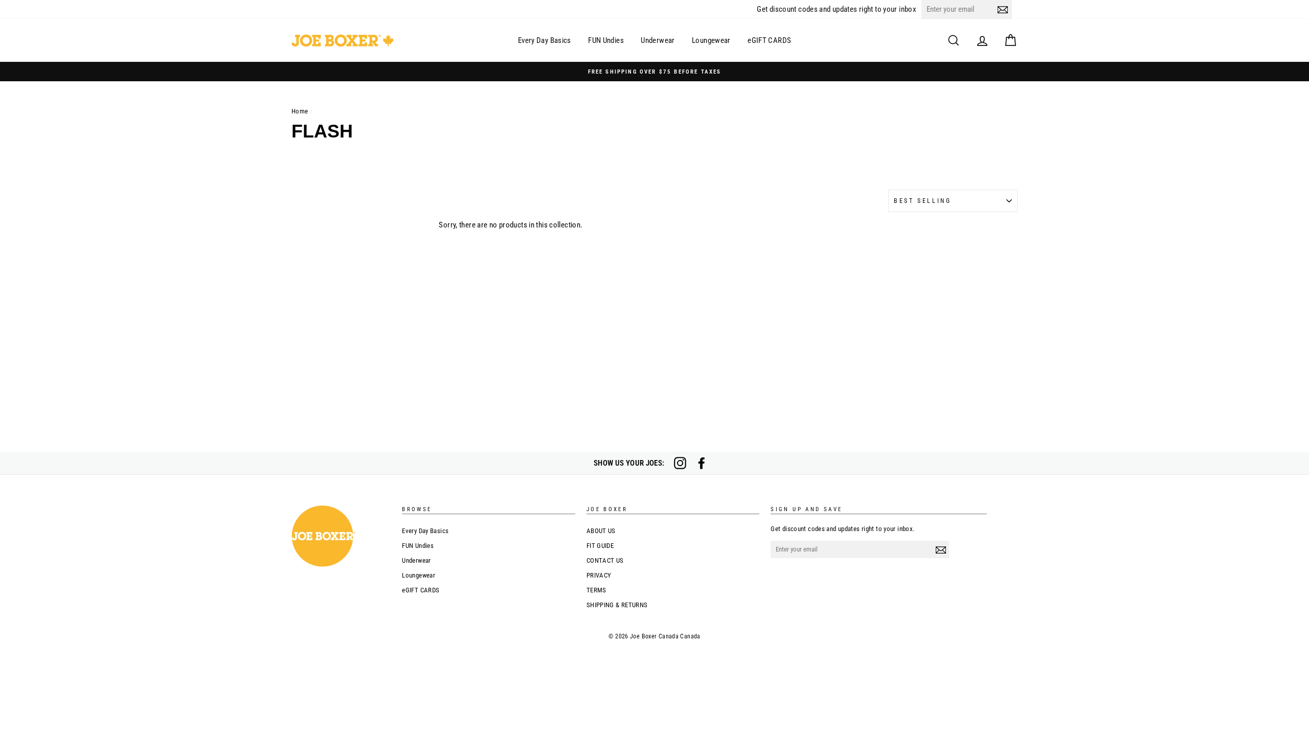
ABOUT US (601, 531)
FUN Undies (606, 40)
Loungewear (711, 40)
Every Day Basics (544, 40)
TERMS (596, 590)
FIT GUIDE (600, 545)
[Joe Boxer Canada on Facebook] (701, 463)
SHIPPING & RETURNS (617, 605)
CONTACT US (605, 560)
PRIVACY (599, 575)
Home (299, 111)
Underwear (657, 40)
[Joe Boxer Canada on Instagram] (680, 463)
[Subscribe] (1003, 9)
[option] (654, 71)
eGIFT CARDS (769, 40)
